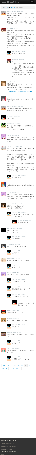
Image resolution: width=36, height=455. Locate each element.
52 (25, 365)
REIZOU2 (9, 348)
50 (18, 365)
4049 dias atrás (15, 82)
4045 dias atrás (20, 59)
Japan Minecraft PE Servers (9, 446)
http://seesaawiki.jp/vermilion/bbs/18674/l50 (19, 91)
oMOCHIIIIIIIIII (10, 228)
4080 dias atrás (15, 272)
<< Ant (4, 365)
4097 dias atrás (16, 348)
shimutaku (9, 97)
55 (6, 368)
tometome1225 (10, 204)
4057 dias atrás (21, 175)
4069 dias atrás (18, 228)
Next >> (18, 368)
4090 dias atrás (15, 310)
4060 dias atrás (15, 192)
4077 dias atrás (16, 244)
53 (29, 365)
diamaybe (9, 123)
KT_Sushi (9, 244)
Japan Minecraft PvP (7, 449)
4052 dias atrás (15, 135)
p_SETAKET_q (10, 146)
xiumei (8, 28)
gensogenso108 (11, 11)
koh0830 (9, 272)
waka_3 (9, 82)
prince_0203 (10, 332)
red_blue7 (14, 51)
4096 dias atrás (15, 318)
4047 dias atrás (21, 51)
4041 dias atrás (19, 11)
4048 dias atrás (14, 28)
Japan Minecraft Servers (11, 2)
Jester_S (9, 183)
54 (3, 368)
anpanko (9, 310)
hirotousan (9, 258)
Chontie (9, 135)
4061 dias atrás (18, 204)
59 (13, 368)
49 (15, 365)
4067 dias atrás (21, 236)
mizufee (9, 318)
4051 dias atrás (16, 123)
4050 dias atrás (19, 106)
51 (22, 365)
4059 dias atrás (18, 146)
